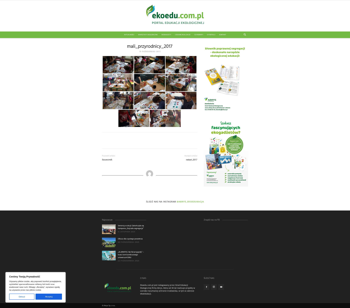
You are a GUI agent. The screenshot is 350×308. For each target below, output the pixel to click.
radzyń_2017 (191, 159)
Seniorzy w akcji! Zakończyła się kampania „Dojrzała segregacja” (131, 227)
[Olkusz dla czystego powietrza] (109, 242)
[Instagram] (214, 287)
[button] (244, 35)
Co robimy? (198, 34)
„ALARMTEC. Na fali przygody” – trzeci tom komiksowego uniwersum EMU (131, 254)
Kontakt (222, 34)
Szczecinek (107, 159)
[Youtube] (221, 287)
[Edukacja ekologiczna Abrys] (175, 15)
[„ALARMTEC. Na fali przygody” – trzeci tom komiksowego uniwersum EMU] (109, 255)
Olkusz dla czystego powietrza (130, 238)
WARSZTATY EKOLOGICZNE (148, 34)
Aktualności (129, 34)
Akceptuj (48, 297)
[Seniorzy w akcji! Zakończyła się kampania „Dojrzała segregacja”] (109, 229)
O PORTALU (211, 34)
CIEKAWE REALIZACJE (182, 34)
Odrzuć (22, 297)
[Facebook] (206, 287)
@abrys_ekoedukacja (190, 201)
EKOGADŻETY (166, 34)
